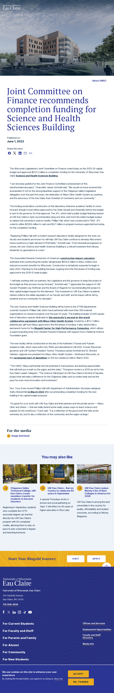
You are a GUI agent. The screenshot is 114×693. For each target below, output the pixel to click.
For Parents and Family (19, 638)
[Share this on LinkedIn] (20, 153)
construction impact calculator (77, 258)
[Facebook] (3, 612)
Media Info (88, 643)
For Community (14, 652)
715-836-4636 (10, 604)
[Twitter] (9, 612)
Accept (78, 674)
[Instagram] (19, 612)
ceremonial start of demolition (30, 357)
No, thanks (81, 682)
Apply (96, 558)
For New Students (16, 659)
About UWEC (99, 80)
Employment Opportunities (97, 629)
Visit (75, 558)
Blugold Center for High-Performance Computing (61, 328)
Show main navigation (108, 7)
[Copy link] (30, 153)
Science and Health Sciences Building (37, 175)
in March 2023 (36, 392)
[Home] (52, 7)
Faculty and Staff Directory (92, 636)
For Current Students (18, 623)
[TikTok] (24, 612)
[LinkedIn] (14, 612)
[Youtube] (30, 612)
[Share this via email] (25, 153)
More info (58, 679)
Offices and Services (94, 623)
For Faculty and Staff (18, 631)
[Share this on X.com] (14, 153)
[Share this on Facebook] (9, 153)
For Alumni (11, 645)
